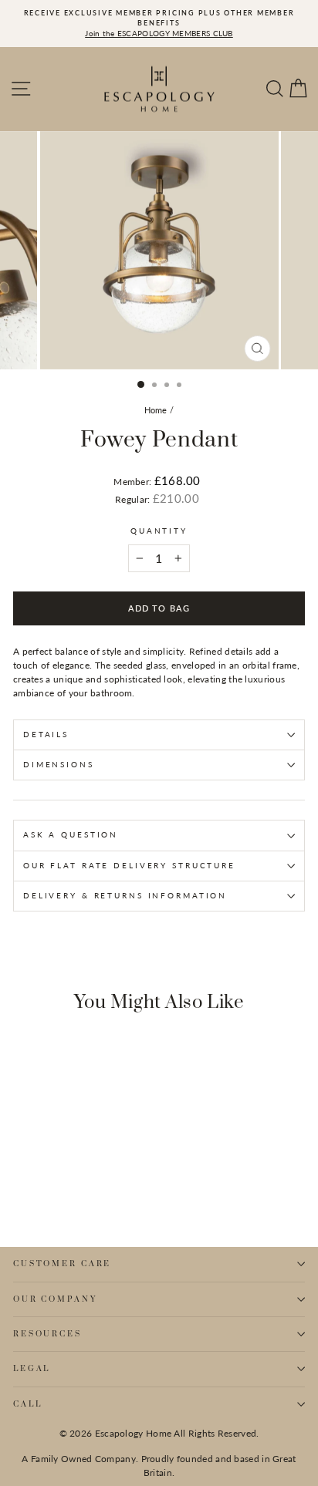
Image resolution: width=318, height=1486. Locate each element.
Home (155, 410)
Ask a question (70, 835)
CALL (27, 1404)
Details (46, 734)
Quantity (159, 531)
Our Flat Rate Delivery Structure (129, 865)
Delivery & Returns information (125, 895)
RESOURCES (47, 1334)
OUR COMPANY (55, 1299)
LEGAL (31, 1368)
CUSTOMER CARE (62, 1264)
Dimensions (58, 764)
